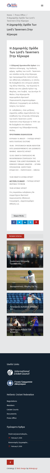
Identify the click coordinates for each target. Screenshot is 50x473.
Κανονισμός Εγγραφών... (18, 442)
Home (9, 15)
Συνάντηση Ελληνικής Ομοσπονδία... (19, 262)
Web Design (21, 468)
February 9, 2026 (16, 438)
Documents (12, 414)
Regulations (12, 401)
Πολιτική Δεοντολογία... (18, 434)
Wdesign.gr (33, 468)
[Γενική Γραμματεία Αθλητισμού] (20, 386)
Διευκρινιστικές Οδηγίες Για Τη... (24, 286)
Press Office (20, 15)
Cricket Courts (12, 410)
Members (10, 405)
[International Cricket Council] (20, 375)
